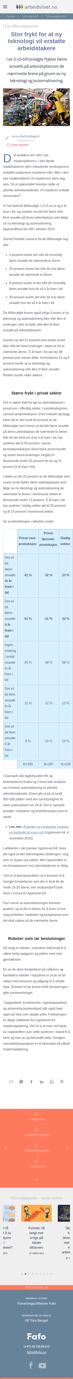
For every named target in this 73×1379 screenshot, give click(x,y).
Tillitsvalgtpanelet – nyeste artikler (36, 1198)
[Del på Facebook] (31, 1081)
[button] (5, 7)
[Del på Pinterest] (62, 1081)
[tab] (22, 1274)
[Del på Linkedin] (42, 1081)
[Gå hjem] (36, 7)
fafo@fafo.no (36, 1352)
